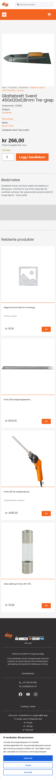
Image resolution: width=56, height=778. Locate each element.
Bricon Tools (7, 126)
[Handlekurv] (49, 14)
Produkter (12, 87)
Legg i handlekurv (32, 157)
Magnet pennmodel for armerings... (20, 307)
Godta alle (28, 758)
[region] (28, 755)
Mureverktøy (7, 119)
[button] (4, 14)
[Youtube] (28, 694)
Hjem (4, 87)
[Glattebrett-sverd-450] (28, 60)
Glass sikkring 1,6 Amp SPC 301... (18, 584)
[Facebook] (20, 694)
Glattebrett (23, 87)
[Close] (53, 735)
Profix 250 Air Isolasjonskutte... (17, 491)
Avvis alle (28, 772)
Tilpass (28, 765)
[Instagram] (35, 694)
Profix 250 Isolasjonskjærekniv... (18, 399)
